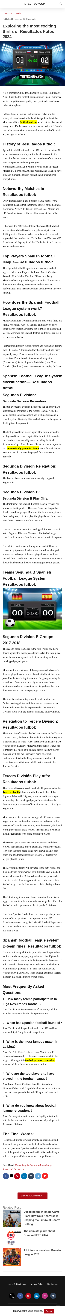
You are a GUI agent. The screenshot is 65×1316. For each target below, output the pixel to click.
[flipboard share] (45, 1176)
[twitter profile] (12, 1296)
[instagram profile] (45, 1296)
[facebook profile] (20, 1296)
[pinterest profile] (28, 1296)
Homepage (7, 13)
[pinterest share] (17, 1176)
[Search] (60, 4)
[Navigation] (4, 4)
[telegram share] (38, 1176)
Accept (49, 1311)
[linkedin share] (24, 1176)
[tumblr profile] (53, 1296)
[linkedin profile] (37, 1296)
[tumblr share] (31, 1176)
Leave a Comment (32, 1195)
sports (18, 13)
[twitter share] (11, 1175)
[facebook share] (6, 1176)
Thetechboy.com (33, 4)
